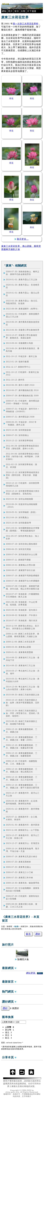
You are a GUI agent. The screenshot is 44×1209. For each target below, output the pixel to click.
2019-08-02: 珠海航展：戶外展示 (21, 615)
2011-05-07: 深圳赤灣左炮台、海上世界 (22, 537)
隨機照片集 (23, 959)
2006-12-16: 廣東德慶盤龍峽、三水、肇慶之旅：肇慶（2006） (21, 738)
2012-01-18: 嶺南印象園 (17, 361)
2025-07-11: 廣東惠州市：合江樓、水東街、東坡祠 (22, 818)
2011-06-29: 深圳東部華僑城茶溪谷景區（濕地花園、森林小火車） (22, 447)
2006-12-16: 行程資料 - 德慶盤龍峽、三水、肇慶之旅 (21, 762)
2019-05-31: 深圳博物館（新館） (21, 512)
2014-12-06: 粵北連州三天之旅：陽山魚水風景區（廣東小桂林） (22, 688)
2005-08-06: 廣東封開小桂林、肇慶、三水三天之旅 (21, 905)
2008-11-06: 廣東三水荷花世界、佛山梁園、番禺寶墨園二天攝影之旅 (22, 635)
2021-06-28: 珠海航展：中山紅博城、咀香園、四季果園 (21, 603)
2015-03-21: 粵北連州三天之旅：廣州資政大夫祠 (22, 680)
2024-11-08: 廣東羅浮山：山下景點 (22, 830)
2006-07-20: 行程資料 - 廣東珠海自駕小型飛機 (22, 897)
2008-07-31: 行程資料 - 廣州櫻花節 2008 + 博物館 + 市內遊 (22, 402)
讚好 (37, 934)
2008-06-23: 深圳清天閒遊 (18, 549)
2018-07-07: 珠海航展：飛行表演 (21, 620)
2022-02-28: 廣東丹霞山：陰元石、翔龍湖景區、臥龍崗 (22, 302)
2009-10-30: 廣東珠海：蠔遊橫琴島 (22, 883)
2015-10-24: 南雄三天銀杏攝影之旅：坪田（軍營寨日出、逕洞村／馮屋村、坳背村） (22, 713)
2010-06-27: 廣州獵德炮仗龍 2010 (22, 390)
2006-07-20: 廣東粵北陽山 (18, 867)
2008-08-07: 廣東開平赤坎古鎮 (20, 570)
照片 (10, 11)
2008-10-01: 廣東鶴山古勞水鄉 (20, 565)
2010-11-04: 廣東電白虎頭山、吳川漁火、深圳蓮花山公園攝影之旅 (22, 627)
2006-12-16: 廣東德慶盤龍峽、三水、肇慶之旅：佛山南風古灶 (21, 770)
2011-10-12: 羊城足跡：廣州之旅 (21, 356)
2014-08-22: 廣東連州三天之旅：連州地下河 (22, 658)
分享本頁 (8, 1057)
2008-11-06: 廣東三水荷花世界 (20, 642)
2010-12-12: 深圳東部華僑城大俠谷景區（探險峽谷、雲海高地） (22, 492)
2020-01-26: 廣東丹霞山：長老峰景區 (22, 286)
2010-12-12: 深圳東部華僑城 (19, 440)
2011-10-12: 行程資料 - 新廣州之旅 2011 (22, 373)
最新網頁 (8, 968)
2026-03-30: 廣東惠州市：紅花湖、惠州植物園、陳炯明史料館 (22, 802)
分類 (23, 11)
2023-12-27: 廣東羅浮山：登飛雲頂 (22, 843)
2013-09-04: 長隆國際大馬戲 (19, 343)
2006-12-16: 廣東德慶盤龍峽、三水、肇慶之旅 (21, 730)
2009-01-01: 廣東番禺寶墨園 (19, 652)
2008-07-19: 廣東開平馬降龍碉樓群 (22, 575)
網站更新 (34, 973)
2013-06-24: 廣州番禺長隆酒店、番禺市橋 (22, 349)
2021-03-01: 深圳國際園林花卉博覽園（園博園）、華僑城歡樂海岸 (22, 529)
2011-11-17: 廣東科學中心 (18, 367)
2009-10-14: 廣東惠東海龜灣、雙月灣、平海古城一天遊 (22, 849)
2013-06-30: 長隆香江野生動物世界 (22, 330)
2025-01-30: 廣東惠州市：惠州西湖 (22, 825)
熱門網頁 (8, 991)
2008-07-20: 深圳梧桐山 (17, 435)
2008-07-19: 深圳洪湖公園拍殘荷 (21, 544)
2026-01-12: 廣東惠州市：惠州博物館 (22, 810)
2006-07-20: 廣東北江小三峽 (19, 872)
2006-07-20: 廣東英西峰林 (18, 862)
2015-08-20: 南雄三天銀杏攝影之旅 (22, 695)
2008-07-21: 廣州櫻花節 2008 (20, 417)
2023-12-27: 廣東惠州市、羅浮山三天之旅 (22, 794)
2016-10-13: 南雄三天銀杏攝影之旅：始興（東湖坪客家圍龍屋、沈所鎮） (22, 702)
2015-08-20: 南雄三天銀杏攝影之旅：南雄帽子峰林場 (21, 722)
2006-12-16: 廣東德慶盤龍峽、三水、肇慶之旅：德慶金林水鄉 (21, 746)
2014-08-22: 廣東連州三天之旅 (20, 665)
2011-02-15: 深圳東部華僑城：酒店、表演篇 (21, 465)
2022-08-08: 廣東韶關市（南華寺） (22, 309)
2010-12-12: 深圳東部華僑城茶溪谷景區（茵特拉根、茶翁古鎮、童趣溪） (22, 475)
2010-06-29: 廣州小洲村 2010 (20, 385)
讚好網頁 (8, 1001)
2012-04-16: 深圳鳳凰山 (17, 517)
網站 (4, 11)
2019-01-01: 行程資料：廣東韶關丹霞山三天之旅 (22, 315)
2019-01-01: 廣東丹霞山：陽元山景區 (22, 294)
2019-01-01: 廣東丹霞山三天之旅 (21, 279)
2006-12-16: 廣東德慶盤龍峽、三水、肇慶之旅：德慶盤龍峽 (21, 754)
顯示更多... (23, 239)
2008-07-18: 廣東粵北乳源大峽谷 (21, 856)
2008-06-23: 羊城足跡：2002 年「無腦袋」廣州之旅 (21, 423)
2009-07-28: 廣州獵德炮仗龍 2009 (22, 395)
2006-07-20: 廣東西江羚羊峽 (19, 877)
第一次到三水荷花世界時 (25, 23)
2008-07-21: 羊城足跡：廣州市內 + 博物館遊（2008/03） (22, 410)
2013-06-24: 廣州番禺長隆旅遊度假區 (22, 323)
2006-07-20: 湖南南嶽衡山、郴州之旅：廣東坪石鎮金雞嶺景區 (22, 272)
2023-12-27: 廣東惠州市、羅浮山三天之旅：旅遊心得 (22, 836)
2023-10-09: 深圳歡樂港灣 (18, 523)
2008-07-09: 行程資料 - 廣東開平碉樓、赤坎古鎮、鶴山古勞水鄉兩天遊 (22, 587)
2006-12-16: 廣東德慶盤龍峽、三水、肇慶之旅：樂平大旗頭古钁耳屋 (22, 786)
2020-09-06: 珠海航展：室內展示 (21, 610)
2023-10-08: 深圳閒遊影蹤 (18, 430)
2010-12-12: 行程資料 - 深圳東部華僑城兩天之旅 (22, 484)
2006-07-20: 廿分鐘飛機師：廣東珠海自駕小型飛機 (22, 889)
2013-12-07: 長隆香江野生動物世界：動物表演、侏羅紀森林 (21, 336)
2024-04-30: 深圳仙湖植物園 (19, 499)
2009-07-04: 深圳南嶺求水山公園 (21, 554)
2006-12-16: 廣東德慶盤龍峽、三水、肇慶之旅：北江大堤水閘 (21, 778)
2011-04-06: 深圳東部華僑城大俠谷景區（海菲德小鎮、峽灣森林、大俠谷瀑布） (22, 456)
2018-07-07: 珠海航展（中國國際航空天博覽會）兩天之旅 (22, 595)
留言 (16, 11)
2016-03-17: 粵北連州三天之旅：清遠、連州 (22, 672)
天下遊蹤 (31, 11)
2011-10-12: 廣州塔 (15, 380)
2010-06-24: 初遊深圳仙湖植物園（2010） (21, 505)
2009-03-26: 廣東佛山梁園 (18, 647)
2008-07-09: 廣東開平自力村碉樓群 (22, 581)
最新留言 (8, 981)
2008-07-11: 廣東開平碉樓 (18, 560)
